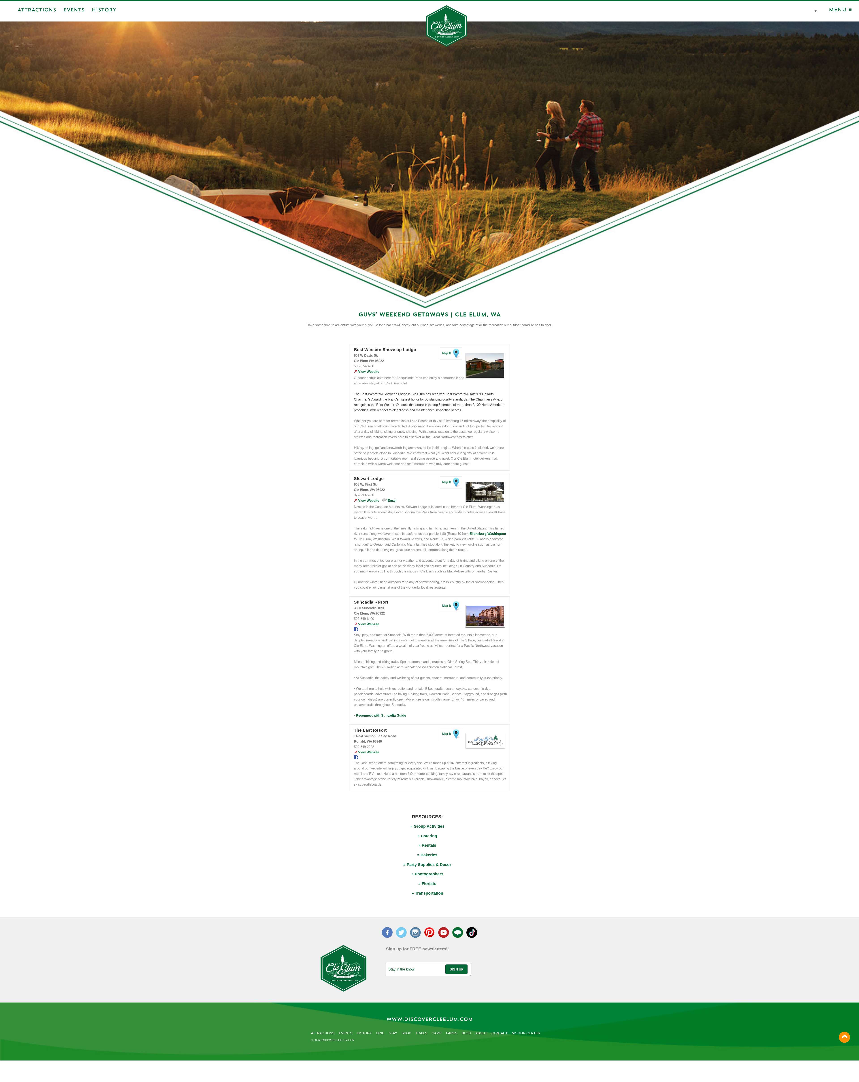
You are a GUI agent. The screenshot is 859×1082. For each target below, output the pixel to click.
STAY (393, 1033)
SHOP (406, 1033)
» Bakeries (427, 855)
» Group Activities (427, 826)
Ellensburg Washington (488, 534)
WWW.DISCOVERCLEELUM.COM (429, 1019)
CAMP (437, 1033)
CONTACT (499, 1033)
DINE (380, 1033)
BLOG (466, 1033)
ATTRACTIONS (322, 1033)
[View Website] (485, 378)
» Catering (427, 836)
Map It (446, 353)
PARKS (451, 1033)
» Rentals (427, 845)
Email (392, 500)
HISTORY (364, 1033)
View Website (368, 371)
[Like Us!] (356, 630)
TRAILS (421, 1033)
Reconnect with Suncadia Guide (381, 715)
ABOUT (481, 1033)
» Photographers (427, 874)
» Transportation (427, 893)
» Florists (427, 883)
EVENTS (345, 1033)
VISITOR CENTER (526, 1033)
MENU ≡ (840, 10)
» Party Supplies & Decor (427, 864)
